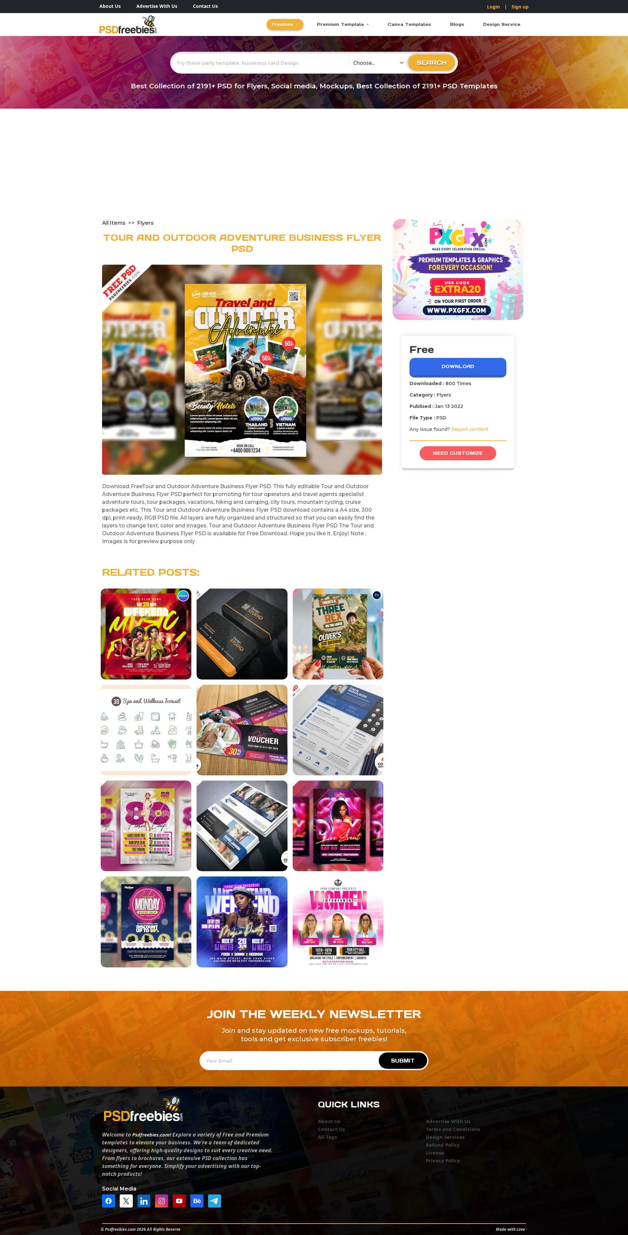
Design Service (501, 24)
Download (458, 366)
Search (432, 62)
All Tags (327, 1137)
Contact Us (205, 6)
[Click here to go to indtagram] (163, 1200)
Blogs (457, 24)
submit (403, 1060)
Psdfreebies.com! (151, 1134)
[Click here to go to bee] (198, 1200)
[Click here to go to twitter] (128, 1200)
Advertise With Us (156, 6)
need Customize (458, 453)
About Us (110, 6)
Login (493, 7)
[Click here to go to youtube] (181, 1200)
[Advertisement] (314, 170)
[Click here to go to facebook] (110, 1200)
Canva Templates (409, 24)
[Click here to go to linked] (145, 1200)
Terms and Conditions (453, 1129)
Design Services (445, 1137)
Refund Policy (443, 1144)
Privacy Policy (443, 1160)
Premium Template (341, 24)
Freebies (283, 24)
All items (114, 223)
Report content (469, 429)
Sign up (520, 7)
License (435, 1152)
